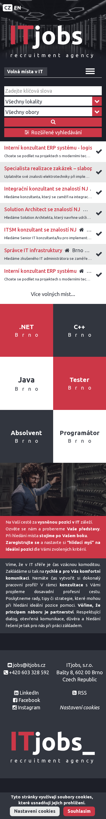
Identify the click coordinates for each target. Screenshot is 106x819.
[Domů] (53, 36)
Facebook (29, 700)
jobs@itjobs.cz (29, 665)
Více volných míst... (53, 294)
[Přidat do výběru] (99, 152)
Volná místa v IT (25, 71)
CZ (7, 7)
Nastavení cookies (34, 811)
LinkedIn (29, 692)
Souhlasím (79, 811)
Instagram (29, 707)
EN (17, 7)
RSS (82, 692)
